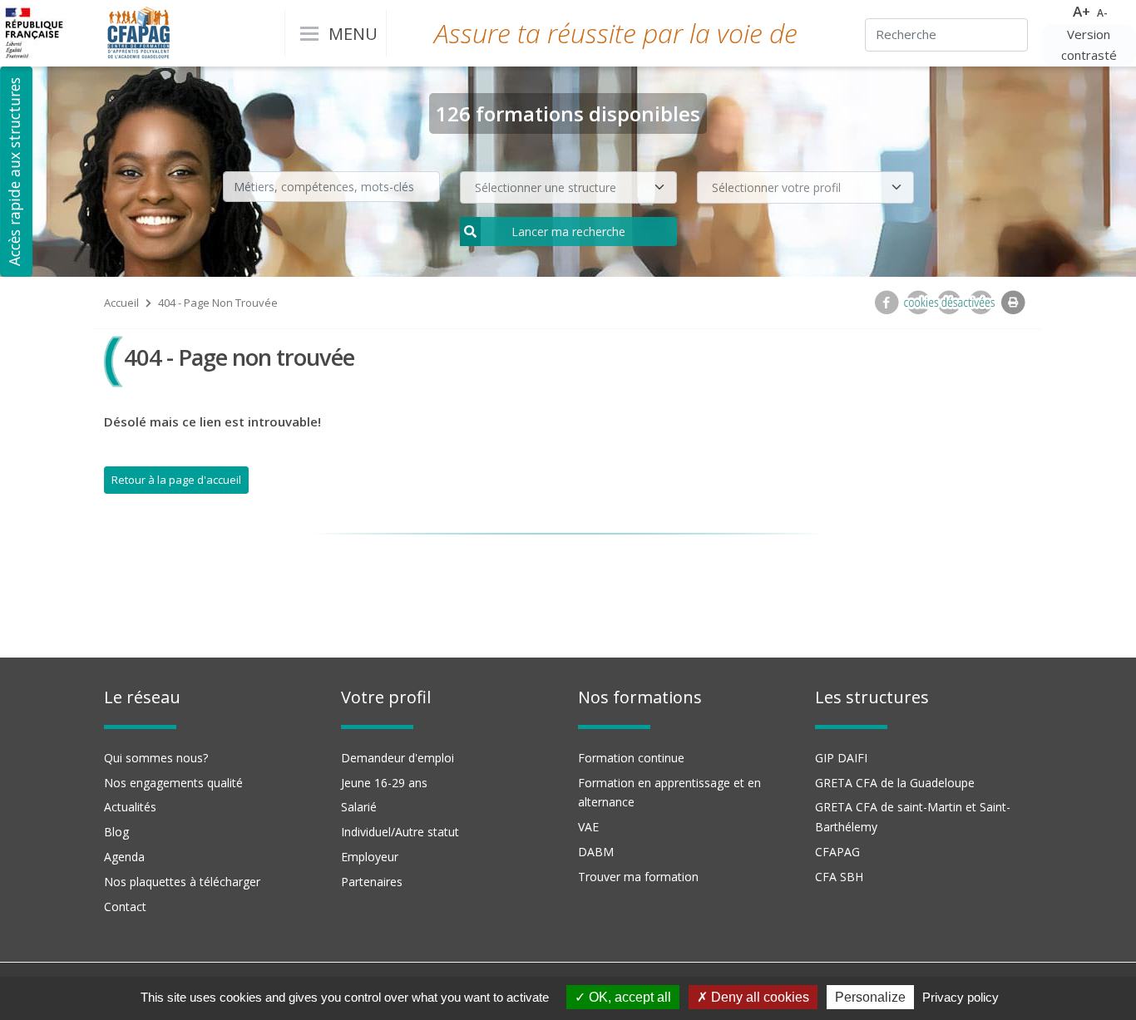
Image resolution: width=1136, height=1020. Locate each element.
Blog (116, 832)
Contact (125, 906)
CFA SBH (839, 876)
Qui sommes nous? (156, 758)
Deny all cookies (758, 997)
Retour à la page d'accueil (176, 479)
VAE (588, 827)
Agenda (124, 857)
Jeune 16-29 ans (384, 783)
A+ (1081, 11)
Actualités (130, 807)
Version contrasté (1089, 45)
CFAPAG (837, 852)
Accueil (121, 302)
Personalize (870, 997)
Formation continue (631, 758)
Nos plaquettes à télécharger (182, 881)
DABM (596, 852)
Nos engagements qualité (173, 783)
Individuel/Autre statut (400, 832)
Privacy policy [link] (960, 997)
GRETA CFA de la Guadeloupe (895, 783)
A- (1102, 13)
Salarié (359, 807)
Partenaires (372, 881)
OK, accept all (628, 997)
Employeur (369, 857)
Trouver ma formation (638, 876)
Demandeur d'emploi (397, 758)
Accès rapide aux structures (14, 171)
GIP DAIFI (841, 758)
